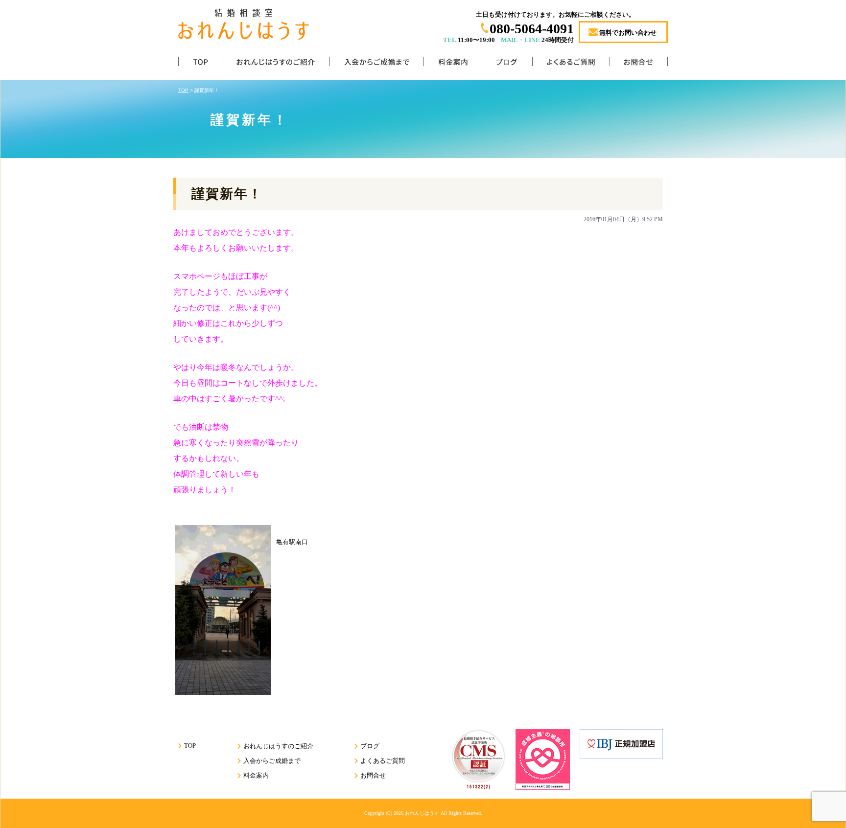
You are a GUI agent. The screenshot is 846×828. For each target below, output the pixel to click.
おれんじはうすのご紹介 (275, 63)
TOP (200, 63)
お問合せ (639, 63)
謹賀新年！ (226, 193)
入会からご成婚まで (376, 63)
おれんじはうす (422, 813)
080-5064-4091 (532, 28)
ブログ (507, 63)
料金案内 (452, 63)
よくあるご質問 (571, 63)
